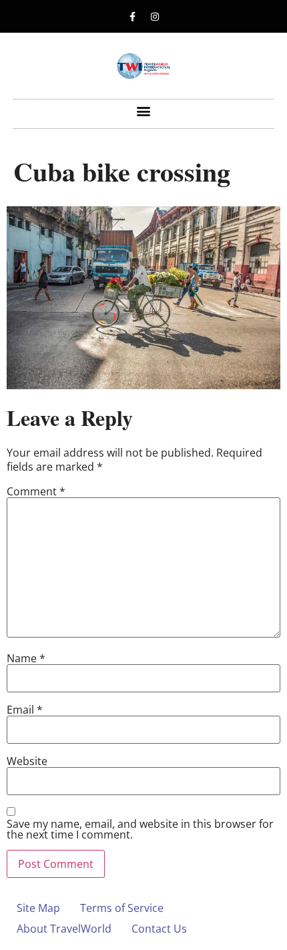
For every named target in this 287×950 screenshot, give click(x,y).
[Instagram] (155, 16)
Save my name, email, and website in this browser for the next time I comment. (140, 829)
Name (26, 658)
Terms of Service (122, 908)
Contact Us (159, 928)
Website (27, 761)
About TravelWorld (64, 928)
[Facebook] (132, 16)
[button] (144, 110)
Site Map (38, 908)
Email (25, 709)
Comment (36, 491)
